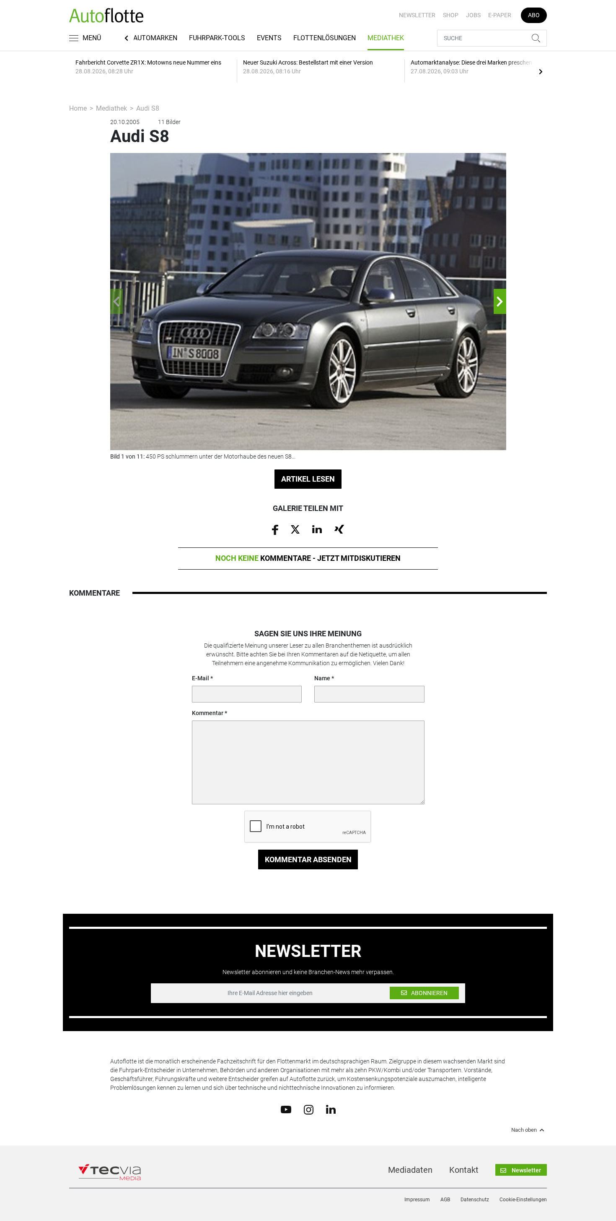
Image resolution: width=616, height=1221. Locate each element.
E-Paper (499, 15)
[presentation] (540, 71)
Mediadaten (410, 1170)
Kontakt (464, 1170)
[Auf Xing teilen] (339, 529)
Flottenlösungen (324, 38)
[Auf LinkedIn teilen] (317, 529)
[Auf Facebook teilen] (275, 529)
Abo (534, 15)
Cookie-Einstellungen (523, 1200)
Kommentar (207, 713)
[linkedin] (331, 1109)
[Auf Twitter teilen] (295, 529)
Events (269, 38)
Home (78, 108)
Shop (450, 15)
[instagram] (308, 1109)
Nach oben (524, 1130)
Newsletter (417, 15)
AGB (445, 1200)
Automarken (155, 38)
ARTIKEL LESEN (308, 478)
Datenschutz (475, 1200)
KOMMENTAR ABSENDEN (308, 859)
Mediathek (386, 38)
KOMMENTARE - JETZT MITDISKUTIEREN (308, 558)
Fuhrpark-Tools (217, 38)
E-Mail (200, 678)
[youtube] (286, 1109)
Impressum (417, 1200)
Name (322, 678)
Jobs (473, 15)
